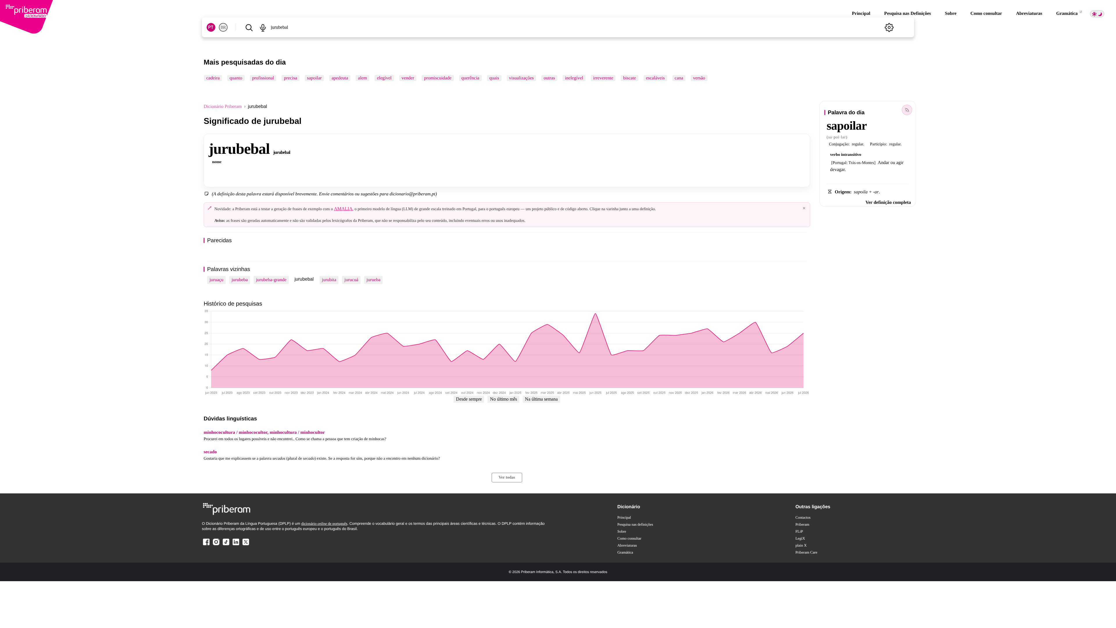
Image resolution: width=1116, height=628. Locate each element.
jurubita (329, 279)
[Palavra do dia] (907, 110)
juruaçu (216, 279)
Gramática (1067, 13)
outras (549, 78)
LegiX (800, 538)
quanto (236, 78)
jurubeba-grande (271, 279)
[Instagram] (216, 545)
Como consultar (986, 13)
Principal (861, 13)
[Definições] (889, 27)
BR (223, 27)
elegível (384, 78)
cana (679, 78)
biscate (629, 78)
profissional (263, 78)
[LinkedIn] (235, 545)
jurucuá (351, 279)
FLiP (799, 531)
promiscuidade (437, 78)
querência (470, 78)
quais (494, 78)
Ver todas (507, 477)
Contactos (803, 517)
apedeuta (340, 78)
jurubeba (240, 279)
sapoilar (314, 78)
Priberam (802, 524)
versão (699, 78)
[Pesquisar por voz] (263, 27)
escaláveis (655, 78)
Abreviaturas (1029, 13)
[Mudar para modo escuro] (1097, 13)
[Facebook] (206, 545)
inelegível (574, 78)
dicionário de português (324, 523)
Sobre (950, 13)
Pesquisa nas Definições (907, 13)
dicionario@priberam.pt (412, 194)
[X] (245, 545)
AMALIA (343, 208)
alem (362, 78)
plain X (801, 545)
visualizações (521, 78)
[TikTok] (225, 545)
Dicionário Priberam (223, 106)
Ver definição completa (888, 202)
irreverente (603, 78)
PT (211, 27)
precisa (290, 78)
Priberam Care (806, 552)
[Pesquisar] (249, 27)
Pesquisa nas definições (635, 524)
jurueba (373, 279)
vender (408, 78)
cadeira (213, 78)
